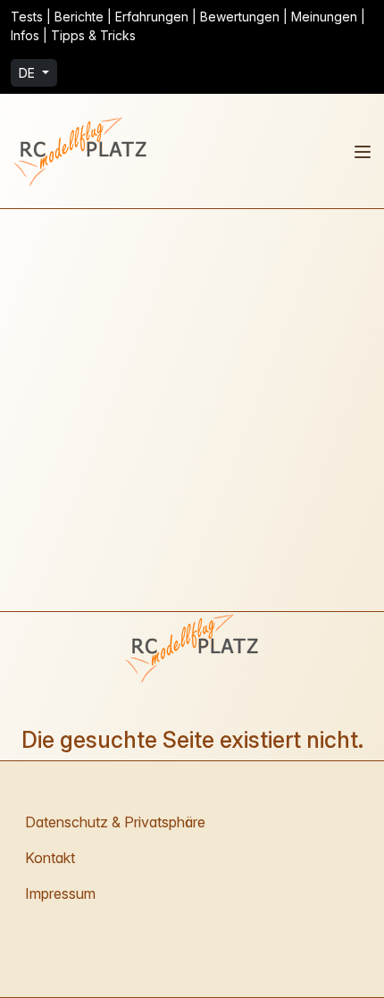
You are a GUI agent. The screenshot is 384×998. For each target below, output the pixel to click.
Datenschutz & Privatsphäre (115, 822)
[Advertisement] (192, 410)
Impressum (60, 893)
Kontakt (50, 858)
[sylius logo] (82, 151)
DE (28, 72)
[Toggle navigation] (362, 152)
